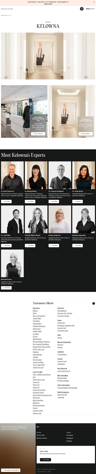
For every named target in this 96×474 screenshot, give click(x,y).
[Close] (94, 2)
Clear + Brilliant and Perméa (42, 374)
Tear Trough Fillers (39, 365)
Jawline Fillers (37, 331)
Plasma (35, 408)
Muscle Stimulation (64, 342)
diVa (34, 377)
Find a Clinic (4, 15)
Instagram (69, 438)
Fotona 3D (36, 385)
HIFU (59, 335)
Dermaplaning (61, 311)
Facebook (69, 435)
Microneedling (62, 375)
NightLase (36, 403)
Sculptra (35, 357)
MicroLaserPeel (38, 400)
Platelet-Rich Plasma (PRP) (41, 347)
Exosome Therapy (63, 316)
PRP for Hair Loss (38, 349)
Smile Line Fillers (38, 362)
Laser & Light (37, 372)
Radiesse (36, 352)
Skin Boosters (37, 360)
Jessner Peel (61, 328)
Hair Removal (62, 368)
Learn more (48, 4)
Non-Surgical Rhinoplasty (41, 344)
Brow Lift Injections (39, 316)
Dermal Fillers (37, 323)
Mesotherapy (37, 339)
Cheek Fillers (37, 318)
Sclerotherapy (37, 354)
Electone (60, 345)
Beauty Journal (42, 438)
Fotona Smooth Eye (39, 390)
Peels (59, 320)
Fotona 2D (36, 382)
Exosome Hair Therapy (64, 313)
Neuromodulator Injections (41, 342)
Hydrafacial (61, 364)
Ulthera (59, 338)
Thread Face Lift (38, 367)
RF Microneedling (63, 381)
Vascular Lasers (38, 410)
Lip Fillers (36, 334)
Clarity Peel (61, 323)
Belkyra (35, 311)
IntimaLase (36, 398)
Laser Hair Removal (63, 371)
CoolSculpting (61, 354)
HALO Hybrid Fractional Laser (42, 395)
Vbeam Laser (37, 413)
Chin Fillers (36, 321)
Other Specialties (63, 385)
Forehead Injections (39, 326)
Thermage (60, 397)
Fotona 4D (36, 387)
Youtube (69, 441)
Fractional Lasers (38, 392)
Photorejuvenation (39, 405)
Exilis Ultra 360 (62, 395)
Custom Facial (62, 361)
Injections (36, 308)
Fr (38, 427)
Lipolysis (60, 352)
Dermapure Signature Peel (65, 325)
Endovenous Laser (39, 379)
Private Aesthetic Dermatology (67, 388)
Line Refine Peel (62, 331)
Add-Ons (60, 308)
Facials (59, 359)
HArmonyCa (37, 329)
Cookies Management (41, 471)
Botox (35, 313)
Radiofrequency (63, 392)
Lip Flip (35, 336)
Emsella (59, 347)
